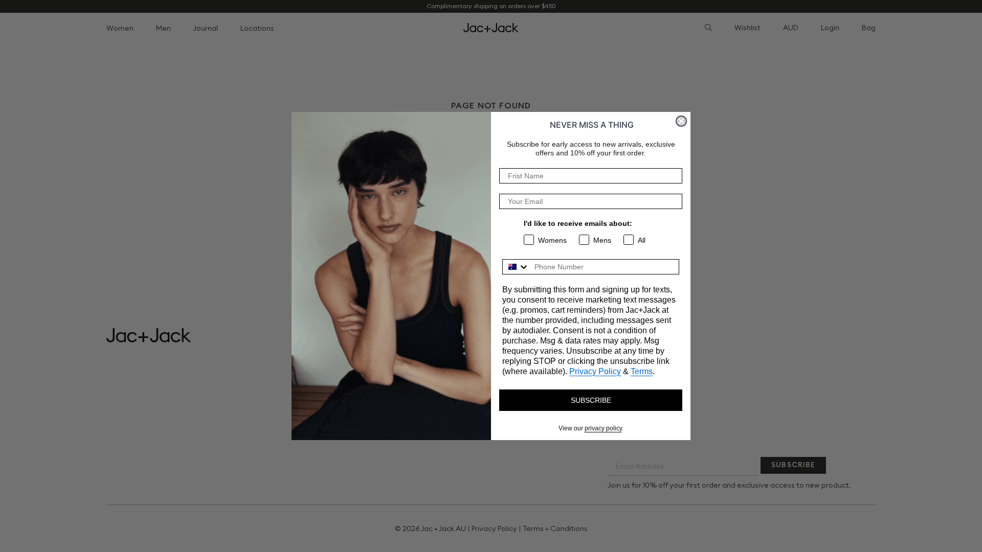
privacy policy (603, 428)
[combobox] (516, 267)
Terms (642, 371)
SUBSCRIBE (591, 400)
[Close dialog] (681, 121)
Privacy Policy (595, 371)
